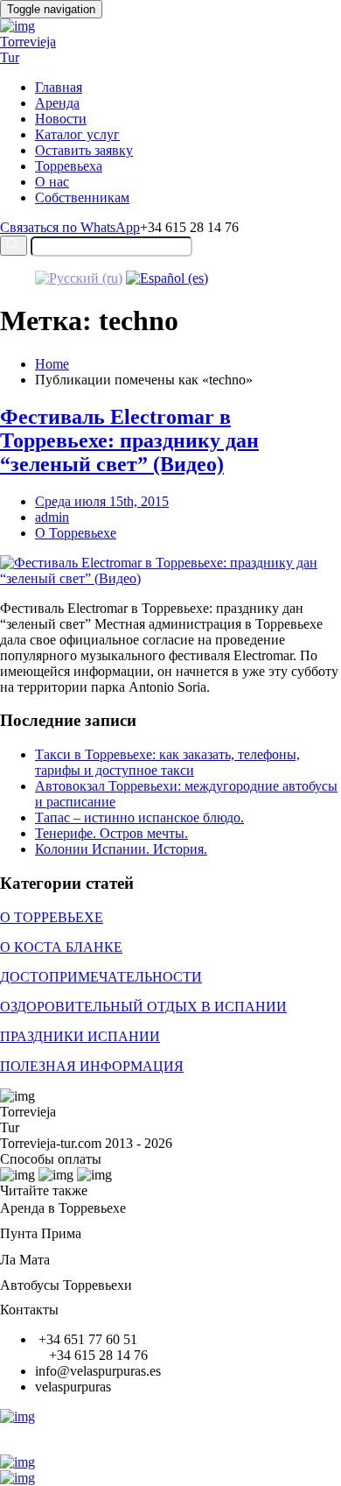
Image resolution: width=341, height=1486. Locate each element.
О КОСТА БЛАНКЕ (61, 947)
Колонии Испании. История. (121, 849)
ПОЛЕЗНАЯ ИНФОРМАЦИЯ (92, 1066)
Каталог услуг (77, 134)
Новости (61, 118)
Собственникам (82, 197)
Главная (58, 87)
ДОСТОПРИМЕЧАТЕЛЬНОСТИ (101, 976)
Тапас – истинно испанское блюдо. (139, 817)
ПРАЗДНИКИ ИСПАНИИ (80, 1036)
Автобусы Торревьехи (66, 1285)
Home (52, 363)
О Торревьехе (75, 532)
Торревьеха (68, 165)
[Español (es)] (167, 278)
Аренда (57, 102)
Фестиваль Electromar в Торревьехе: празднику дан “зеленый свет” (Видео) (129, 440)
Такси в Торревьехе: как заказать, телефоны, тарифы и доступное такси (167, 762)
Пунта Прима (40, 1233)
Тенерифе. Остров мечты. (111, 833)
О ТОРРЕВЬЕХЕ (51, 917)
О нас (52, 181)
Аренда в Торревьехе (63, 1208)
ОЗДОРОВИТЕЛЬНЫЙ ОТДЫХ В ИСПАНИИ (143, 1006)
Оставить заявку (84, 150)
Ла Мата (25, 1259)
